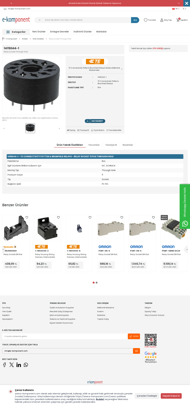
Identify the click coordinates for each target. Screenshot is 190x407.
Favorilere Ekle (115, 130)
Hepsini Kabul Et (171, 395)
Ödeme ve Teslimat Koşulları (62, 319)
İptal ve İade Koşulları (59, 315)
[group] (31, 85)
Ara (135, 20)
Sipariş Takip (150, 311)
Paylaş (72, 130)
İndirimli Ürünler (83, 31)
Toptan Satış (103, 319)
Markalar (101, 31)
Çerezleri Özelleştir (147, 395)
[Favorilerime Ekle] (26, 217)
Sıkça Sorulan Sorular (154, 315)
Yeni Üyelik (6, 311)
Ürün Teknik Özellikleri (70, 144)
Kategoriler (19, 31)
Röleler (25, 39)
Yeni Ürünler (39, 31)
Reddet (100, 399)
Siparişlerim (7, 319)
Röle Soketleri (38, 39)
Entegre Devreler (59, 31)
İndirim (100, 311)
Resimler (128, 144)
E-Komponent (11, 39)
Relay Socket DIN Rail (13, 254)
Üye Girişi (6, 307)
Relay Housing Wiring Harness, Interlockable (45, 255)
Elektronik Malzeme (105, 307)
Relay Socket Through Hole (60, 39)
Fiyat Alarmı (99, 130)
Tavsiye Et (84, 130)
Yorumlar (94, 144)
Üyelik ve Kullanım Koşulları (62, 307)
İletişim (148, 307)
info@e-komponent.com (19, 8)
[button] (11, 3)
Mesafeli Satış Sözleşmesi (61, 311)
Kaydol (136, 336)
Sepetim (6, 315)
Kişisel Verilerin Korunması (61, 323)
